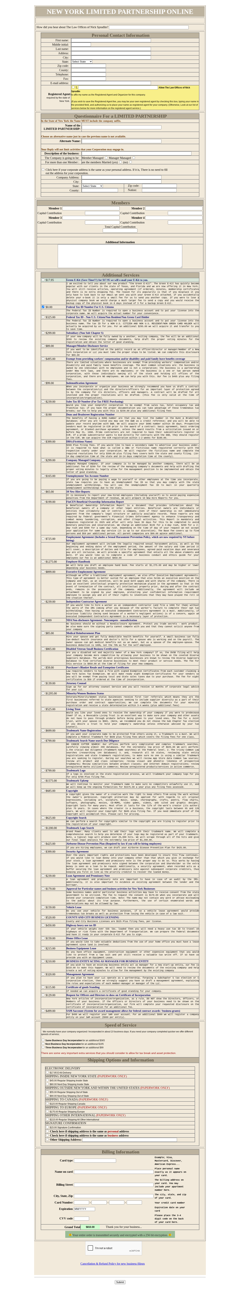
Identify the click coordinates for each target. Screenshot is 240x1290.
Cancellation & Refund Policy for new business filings (112, 1263)
